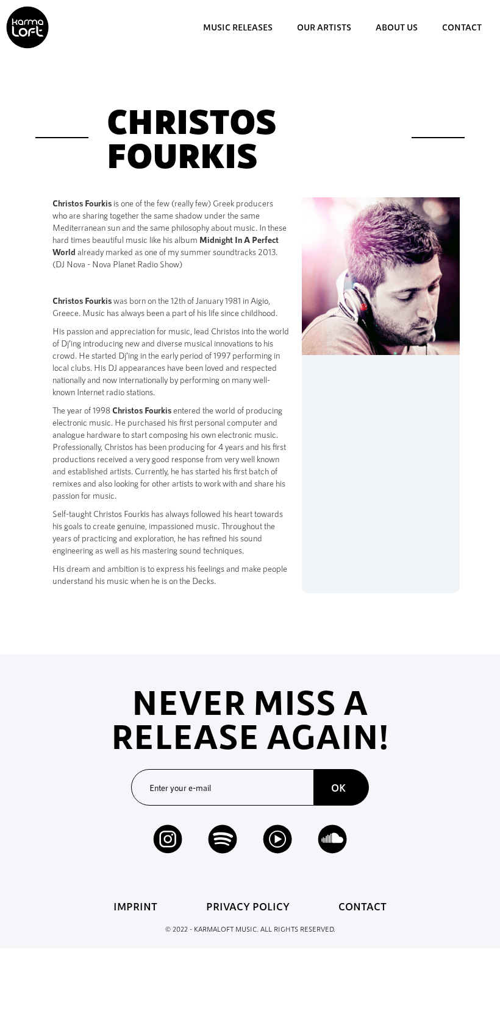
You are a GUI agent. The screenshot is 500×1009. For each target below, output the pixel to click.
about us (397, 27)
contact (462, 27)
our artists (324, 27)
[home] (27, 27)
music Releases (238, 27)
